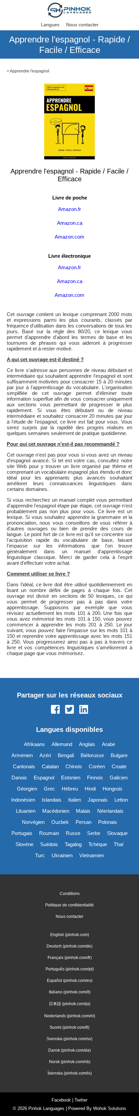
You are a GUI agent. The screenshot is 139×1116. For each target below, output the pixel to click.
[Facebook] (55, 710)
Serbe (93, 833)
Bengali (66, 755)
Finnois (95, 777)
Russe (73, 833)
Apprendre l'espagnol (29, 71)
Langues (50, 24)
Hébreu (70, 789)
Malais (83, 811)
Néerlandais (110, 811)
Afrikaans (34, 744)
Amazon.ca (69, 223)
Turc (40, 855)
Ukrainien (62, 855)
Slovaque (117, 833)
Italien (74, 800)
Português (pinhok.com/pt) (70, 969)
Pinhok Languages (46, 1108)
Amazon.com (69, 237)
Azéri (45, 755)
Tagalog (73, 844)
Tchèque (97, 844)
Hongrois (112, 789)
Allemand (62, 744)
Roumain (49, 833)
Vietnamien (91, 855)
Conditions (70, 893)
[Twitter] (69, 710)
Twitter (81, 1100)
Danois (19, 777)
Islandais (51, 800)
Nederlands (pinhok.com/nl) (69, 1016)
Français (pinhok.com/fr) (70, 957)
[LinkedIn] (84, 710)
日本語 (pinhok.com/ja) (69, 1003)
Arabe (108, 744)
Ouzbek (60, 822)
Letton (121, 800)
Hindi (90, 789)
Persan (83, 822)
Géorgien (27, 789)
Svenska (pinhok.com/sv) (69, 1038)
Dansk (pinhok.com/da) (69, 1050)
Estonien (70, 777)
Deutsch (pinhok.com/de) (69, 946)
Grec (49, 789)
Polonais (107, 822)
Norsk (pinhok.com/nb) (69, 1061)
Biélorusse (92, 755)
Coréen (97, 766)
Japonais (98, 800)
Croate (119, 766)
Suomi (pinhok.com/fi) (69, 1027)
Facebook (61, 1100)
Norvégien (33, 822)
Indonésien (23, 800)
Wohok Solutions (109, 1108)
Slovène (24, 844)
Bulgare (119, 755)
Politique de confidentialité (69, 905)
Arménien (22, 755)
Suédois (49, 844)
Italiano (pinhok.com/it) (69, 992)
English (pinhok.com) (69, 934)
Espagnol (44, 777)
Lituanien (25, 811)
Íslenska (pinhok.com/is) (70, 1073)
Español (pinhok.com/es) (69, 980)
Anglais (87, 744)
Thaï (118, 844)
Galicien (119, 777)
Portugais (21, 833)
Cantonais (24, 766)
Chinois (73, 766)
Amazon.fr (69, 209)
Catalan (50, 766)
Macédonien (55, 811)
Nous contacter (82, 24)
